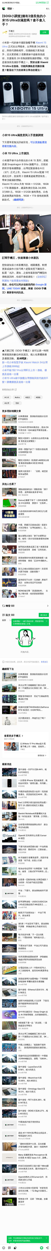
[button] (3, 1247)
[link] (9, 1247)
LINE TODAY (14, 288)
